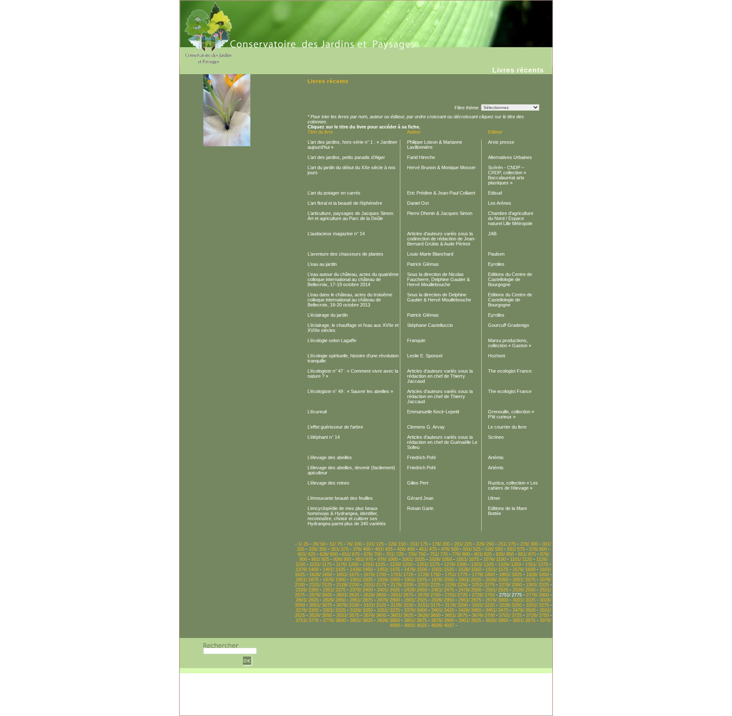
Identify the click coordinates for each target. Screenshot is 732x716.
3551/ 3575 (347, 615)
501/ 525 (472, 549)
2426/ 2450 (415, 589)
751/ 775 (439, 554)
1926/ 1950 (388, 579)
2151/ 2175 (374, 584)
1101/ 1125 (521, 559)
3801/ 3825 (361, 620)
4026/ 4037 (442, 625)
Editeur (495, 131)
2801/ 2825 (307, 599)
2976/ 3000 (496, 599)
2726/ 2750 (483, 594)
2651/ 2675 (402, 594)
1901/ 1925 (361, 579)
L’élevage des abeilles (330, 457)
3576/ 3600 (374, 615)
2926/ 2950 (442, 599)
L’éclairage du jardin (328, 315)
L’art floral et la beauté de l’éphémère (345, 203)
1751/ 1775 (456, 574)
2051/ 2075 (524, 579)
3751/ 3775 (307, 620)
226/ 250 (485, 543)
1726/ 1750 (429, 574)
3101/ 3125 (374, 604)
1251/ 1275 (428, 564)
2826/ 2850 (334, 599)
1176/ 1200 (347, 564)
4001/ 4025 (415, 625)
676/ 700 (373, 554)
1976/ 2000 (442, 579)
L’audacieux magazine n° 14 (336, 233)
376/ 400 (362, 549)
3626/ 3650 (429, 615)
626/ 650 (329, 554)
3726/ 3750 (537, 615)
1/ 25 (303, 543)
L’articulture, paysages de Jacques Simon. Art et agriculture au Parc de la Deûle (351, 216)
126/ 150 (397, 543)
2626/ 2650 (374, 594)
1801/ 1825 (510, 574)
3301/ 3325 (334, 610)
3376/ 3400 (415, 610)
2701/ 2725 (456, 594)
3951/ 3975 (524, 620)
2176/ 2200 (402, 584)
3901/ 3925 (469, 620)
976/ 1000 (387, 559)
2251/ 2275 (483, 584)
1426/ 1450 (361, 569)
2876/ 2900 (388, 599)
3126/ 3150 (402, 604)
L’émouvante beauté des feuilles (340, 498)
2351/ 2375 (334, 589)
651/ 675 (351, 554)
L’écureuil (317, 411)
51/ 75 (336, 543)
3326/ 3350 (361, 610)
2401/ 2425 (388, 589)
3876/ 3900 (442, 620)
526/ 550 (494, 549)
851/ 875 (527, 554)
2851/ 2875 (361, 599)
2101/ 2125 (320, 584)
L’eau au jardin (322, 264)
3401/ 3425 (442, 610)
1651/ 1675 (347, 574)
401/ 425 (384, 549)
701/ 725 (395, 554)
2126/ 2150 (347, 584)
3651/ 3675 (456, 615)
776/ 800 (461, 554)
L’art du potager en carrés (334, 192)
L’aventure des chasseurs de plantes (345, 253)
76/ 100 (354, 543)
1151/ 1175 (321, 564)
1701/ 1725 (402, 574)
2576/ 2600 (320, 594)
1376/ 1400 (307, 569)
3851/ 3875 (415, 620)
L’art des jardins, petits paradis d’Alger (346, 157)
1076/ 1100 (494, 559)
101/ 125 (375, 543)
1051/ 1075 (467, 559)
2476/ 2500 (469, 589)
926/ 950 (342, 559)
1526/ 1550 (469, 569)
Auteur (414, 131)
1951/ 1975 (415, 579)
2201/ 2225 (429, 584)
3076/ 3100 (347, 604)
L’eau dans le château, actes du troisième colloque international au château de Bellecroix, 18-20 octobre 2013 (350, 299)
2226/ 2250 (456, 584)
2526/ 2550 (524, 589)
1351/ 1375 (536, 564)
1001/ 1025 (413, 559)
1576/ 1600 (524, 569)
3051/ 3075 (320, 604)
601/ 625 (307, 554)
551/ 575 (516, 549)
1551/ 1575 (496, 569)
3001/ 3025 (524, 599)
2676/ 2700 (429, 594)
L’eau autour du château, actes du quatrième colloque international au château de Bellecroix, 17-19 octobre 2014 (353, 279)
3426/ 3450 (469, 610)
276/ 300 (529, 543)
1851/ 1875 (307, 579)
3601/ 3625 (402, 615)
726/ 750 (417, 554)
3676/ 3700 (483, 615)
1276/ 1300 (455, 564)
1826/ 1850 (537, 574)
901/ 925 (320, 559)
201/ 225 (463, 543)
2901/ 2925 (415, 599)
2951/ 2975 (469, 599)
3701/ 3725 (510, 615)
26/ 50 (319, 543)
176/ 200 (441, 543)
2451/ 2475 (442, 589)
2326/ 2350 (307, 589)
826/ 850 (505, 554)
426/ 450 (406, 549)
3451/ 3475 (496, 610)
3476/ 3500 (524, 610)
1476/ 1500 (415, 569)
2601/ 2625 (347, 594)
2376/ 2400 (361, 589)
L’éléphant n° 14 (324, 437)
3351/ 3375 (388, 610)
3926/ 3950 (496, 620)
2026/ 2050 (496, 579)
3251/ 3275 (537, 604)
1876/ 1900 (334, 579)
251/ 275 (507, 543)
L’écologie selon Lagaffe (332, 340)
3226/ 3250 (510, 604)
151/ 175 (419, 543)
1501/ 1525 (442, 569)
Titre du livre (320, 131)
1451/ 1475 (388, 569)
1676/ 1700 (374, 574)
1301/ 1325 (482, 564)
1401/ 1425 (334, 569)
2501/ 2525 (496, 589)
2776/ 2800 (537, 594)
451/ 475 (428, 549)
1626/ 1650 (320, 574)
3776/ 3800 (334, 620)
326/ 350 (318, 549)
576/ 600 (538, 549)
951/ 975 (364, 559)
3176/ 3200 (456, 604)
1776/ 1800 (483, 574)
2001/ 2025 (469, 579)
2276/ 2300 (510, 584)
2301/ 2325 (537, 584)
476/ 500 (450, 549)
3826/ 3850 (388, 620)
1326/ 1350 (509, 564)
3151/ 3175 (429, 604)
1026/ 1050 (440, 559)
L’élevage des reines (328, 482)
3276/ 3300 (307, 610)
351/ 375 (340, 549)
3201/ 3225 (483, 604)
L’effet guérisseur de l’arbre (335, 426)
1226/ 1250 (401, 564)
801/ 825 (483, 554)
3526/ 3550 (320, 615)
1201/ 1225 (374, 564)
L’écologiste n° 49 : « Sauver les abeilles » (350, 391)
